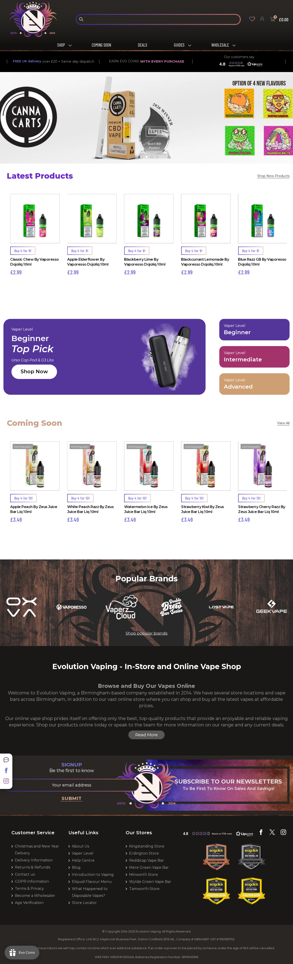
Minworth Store (143, 874)
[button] (240, 64)
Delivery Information (34, 860)
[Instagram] (6, 783)
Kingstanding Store (146, 846)
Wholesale (220, 45)
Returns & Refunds (32, 867)
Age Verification (29, 902)
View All (283, 423)
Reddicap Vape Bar (146, 860)
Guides (179, 45)
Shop (61, 45)
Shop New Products (273, 176)
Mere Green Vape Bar (149, 867)
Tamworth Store (144, 889)
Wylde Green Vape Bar (150, 881)
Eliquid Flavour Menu (92, 881)
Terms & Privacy (29, 888)
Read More (146, 734)
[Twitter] (272, 834)
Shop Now (34, 371)
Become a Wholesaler (35, 895)
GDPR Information (32, 881)
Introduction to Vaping (93, 874)
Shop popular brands (147, 633)
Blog (76, 867)
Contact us (25, 874)
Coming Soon (101, 45)
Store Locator (84, 902)
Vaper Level (82, 853)
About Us (80, 846)
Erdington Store (144, 853)
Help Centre (83, 860)
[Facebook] (6, 772)
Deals (142, 45)
